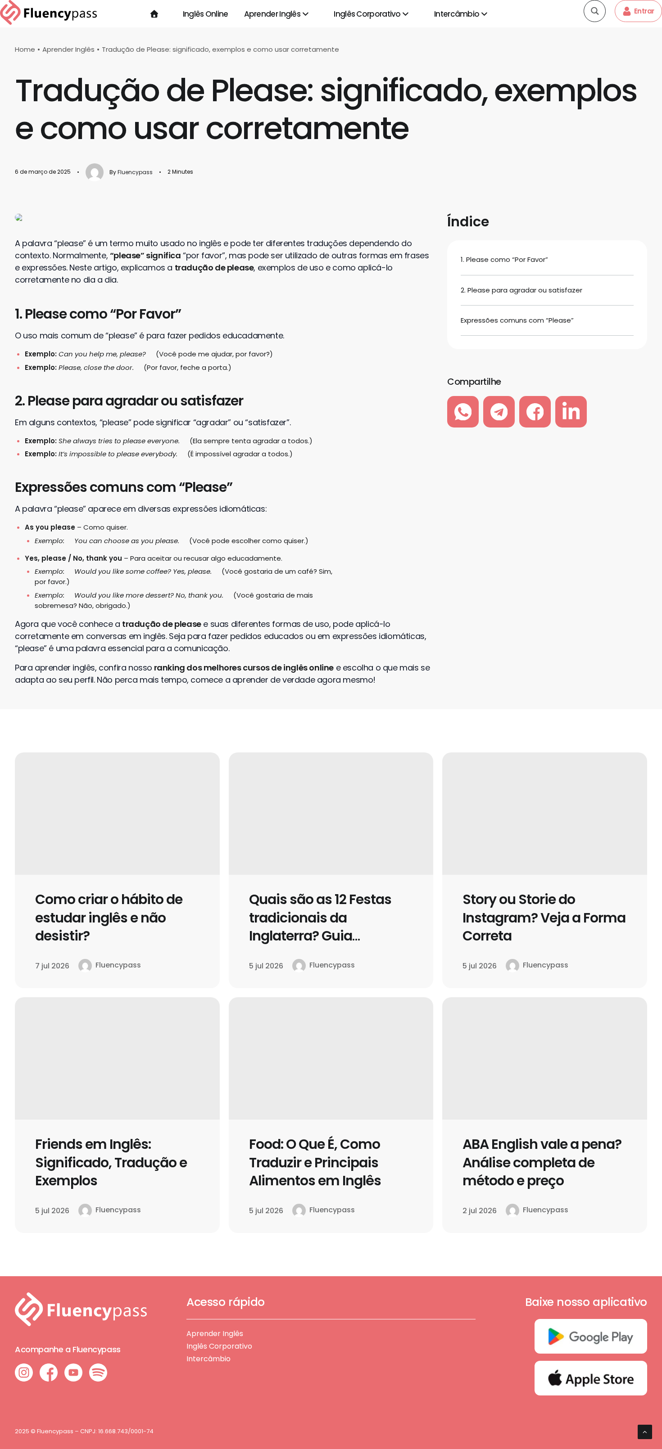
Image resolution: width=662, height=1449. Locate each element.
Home (25, 49)
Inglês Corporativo (367, 14)
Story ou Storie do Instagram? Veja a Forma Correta (544, 917)
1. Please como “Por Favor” (504, 259)
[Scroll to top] (645, 1431)
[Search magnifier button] (595, 11)
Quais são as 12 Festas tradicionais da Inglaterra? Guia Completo (320, 927)
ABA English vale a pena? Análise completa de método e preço (541, 1162)
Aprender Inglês (272, 14)
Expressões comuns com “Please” (517, 320)
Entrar (644, 11)
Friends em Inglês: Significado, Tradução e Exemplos (111, 1162)
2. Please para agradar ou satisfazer (522, 290)
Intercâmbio (456, 14)
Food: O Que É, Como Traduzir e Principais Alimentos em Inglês (315, 1162)
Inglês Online (205, 14)
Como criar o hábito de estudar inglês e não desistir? (108, 917)
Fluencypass (135, 172)
